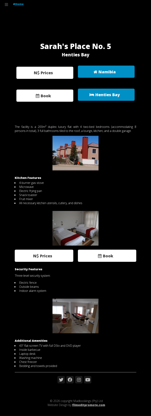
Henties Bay (107, 94)
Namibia (106, 71)
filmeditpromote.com (88, 405)
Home (19, 4)
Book (45, 95)
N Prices (43, 72)
